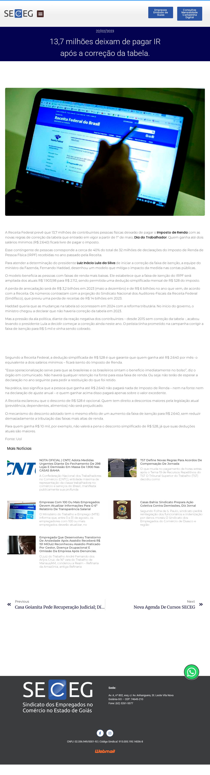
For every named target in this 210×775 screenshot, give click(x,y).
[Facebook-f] (100, 733)
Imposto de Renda (172, 232)
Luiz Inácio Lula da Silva (96, 263)
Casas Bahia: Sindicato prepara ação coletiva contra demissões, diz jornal (168, 503)
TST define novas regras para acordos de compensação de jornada (171, 461)
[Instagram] (109, 733)
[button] (40, 13)
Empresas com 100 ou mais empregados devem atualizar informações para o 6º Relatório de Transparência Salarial (69, 505)
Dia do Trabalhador (150, 237)
